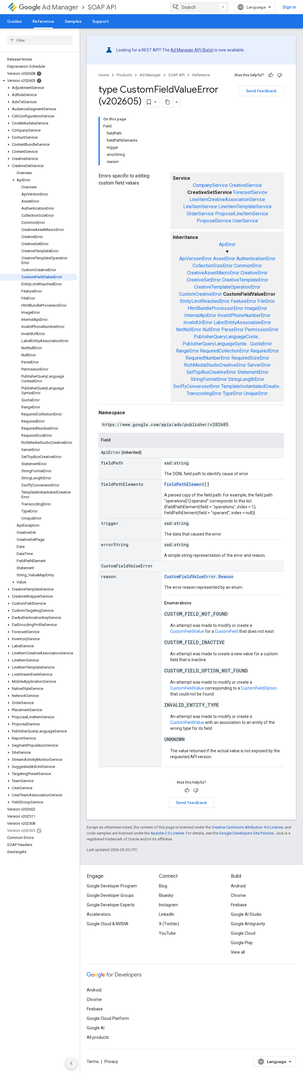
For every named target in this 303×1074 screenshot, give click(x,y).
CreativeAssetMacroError (213, 273)
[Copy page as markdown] (167, 102)
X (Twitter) (169, 923)
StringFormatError (209, 379)
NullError (211, 329)
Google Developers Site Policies (246, 833)
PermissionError (261, 329)
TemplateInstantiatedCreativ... (251, 386)
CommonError (248, 265)
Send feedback (261, 90)
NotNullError (188, 329)
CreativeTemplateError (245, 280)
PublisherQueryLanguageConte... (227, 336)
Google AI (95, 1028)
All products (98, 1037)
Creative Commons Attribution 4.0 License (247, 827)
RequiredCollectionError (224, 351)
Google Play (242, 942)
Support (100, 21)
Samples (73, 21)
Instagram (168, 904)
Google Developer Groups (110, 895)
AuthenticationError (255, 258)
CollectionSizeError (213, 265)
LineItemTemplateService (245, 206)
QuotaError (261, 344)
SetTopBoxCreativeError (211, 372)
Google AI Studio (246, 914)
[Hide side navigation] (71, 1063)
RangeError (187, 351)
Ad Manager (60, 7)
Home (104, 75)
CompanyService (210, 185)
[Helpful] (270, 75)
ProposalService (214, 221)
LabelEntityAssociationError (242, 322)
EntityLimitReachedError (205, 301)
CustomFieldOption (259, 688)
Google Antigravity (248, 923)
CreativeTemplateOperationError (227, 287)
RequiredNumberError (208, 358)
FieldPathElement (184, 484)
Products (124, 75)
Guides (14, 21)
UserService (245, 221)
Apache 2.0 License (167, 833)
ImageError (255, 308)
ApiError (227, 244)
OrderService (200, 213)
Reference (43, 21)
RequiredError (264, 351)
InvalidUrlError (197, 322)
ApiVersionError (195, 258)
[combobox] (199, 7)
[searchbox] (39, 40)
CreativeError (254, 273)
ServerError (259, 365)
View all (238, 952)
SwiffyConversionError (196, 386)
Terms (93, 1061)
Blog (163, 886)
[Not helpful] (279, 75)
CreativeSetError (204, 280)
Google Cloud (243, 933)
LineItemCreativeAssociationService (227, 199)
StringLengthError (246, 379)
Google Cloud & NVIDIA (107, 923)
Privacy (111, 1061)
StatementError (252, 372)
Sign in (289, 7)
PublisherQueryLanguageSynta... (216, 344)
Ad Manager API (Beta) (192, 50)
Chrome (238, 895)
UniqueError (256, 393)
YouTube (167, 933)
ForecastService (250, 192)
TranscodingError (204, 393)
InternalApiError (200, 315)
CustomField (226, 631)
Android (238, 886)
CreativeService (245, 185)
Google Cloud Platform (108, 1018)
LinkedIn (166, 914)
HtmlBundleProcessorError (215, 308)
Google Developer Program (112, 886)
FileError (266, 301)
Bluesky (166, 895)
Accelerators (99, 914)
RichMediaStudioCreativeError (215, 365)
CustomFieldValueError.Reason (198, 576)
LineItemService (200, 206)
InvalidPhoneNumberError (243, 315)
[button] (38, 80)
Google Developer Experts (111, 904)
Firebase (239, 904)
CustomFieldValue (187, 631)
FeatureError (243, 301)
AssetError (224, 258)
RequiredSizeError (250, 358)
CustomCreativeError (200, 294)
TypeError (233, 393)
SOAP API (102, 7)
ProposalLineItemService (241, 213)
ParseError (232, 329)
